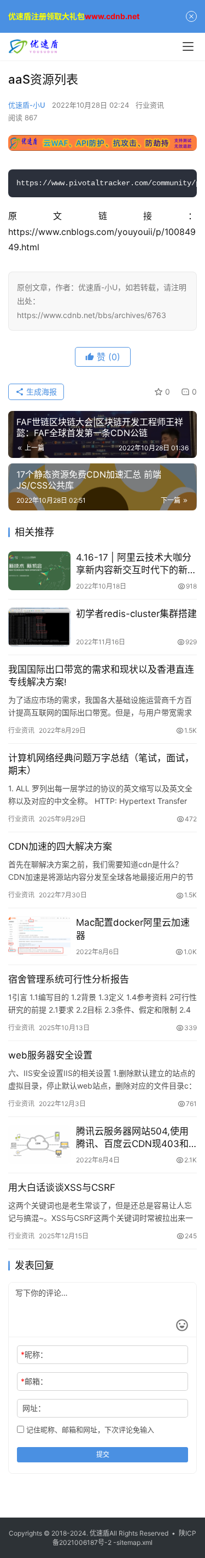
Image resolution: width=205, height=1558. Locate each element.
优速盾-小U (26, 105)
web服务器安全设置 (50, 1055)
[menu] (188, 46)
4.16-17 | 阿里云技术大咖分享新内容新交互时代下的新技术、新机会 (136, 564)
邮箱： (34, 1381)
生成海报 (40, 391)
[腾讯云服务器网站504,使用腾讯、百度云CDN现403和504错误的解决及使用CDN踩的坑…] (39, 1144)
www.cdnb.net (112, 16)
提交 (102, 1454)
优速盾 (99, 1533)
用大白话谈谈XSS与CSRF (61, 1187)
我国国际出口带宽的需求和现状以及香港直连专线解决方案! (101, 675)
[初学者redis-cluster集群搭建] (39, 627)
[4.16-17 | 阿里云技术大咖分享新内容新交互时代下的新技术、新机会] (39, 570)
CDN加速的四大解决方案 (60, 846)
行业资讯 (150, 105)
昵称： (34, 1354)
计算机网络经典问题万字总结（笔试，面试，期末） (101, 764)
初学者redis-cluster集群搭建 (136, 613)
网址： (33, 1408)
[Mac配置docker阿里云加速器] (39, 935)
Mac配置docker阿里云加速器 (133, 928)
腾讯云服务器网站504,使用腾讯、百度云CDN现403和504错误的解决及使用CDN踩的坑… (132, 1138)
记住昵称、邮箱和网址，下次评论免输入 (89, 1429)
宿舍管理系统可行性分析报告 (68, 979)
